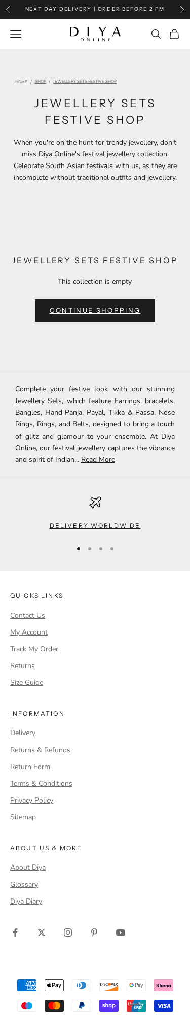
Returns (22, 666)
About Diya (28, 867)
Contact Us (27, 615)
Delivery (22, 733)
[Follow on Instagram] (68, 932)
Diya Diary (26, 901)
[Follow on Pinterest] (94, 932)
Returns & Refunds (40, 750)
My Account (29, 632)
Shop (40, 82)
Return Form (30, 767)
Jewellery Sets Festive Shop (85, 82)
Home (21, 82)
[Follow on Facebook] (15, 932)
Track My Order (34, 649)
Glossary (24, 884)
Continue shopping (95, 310)
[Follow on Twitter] (41, 932)
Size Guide (26, 682)
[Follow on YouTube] (121, 932)
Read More (98, 459)
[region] (95, 513)
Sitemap (23, 817)
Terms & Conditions (41, 783)
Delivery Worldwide (95, 525)
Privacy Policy (31, 800)
